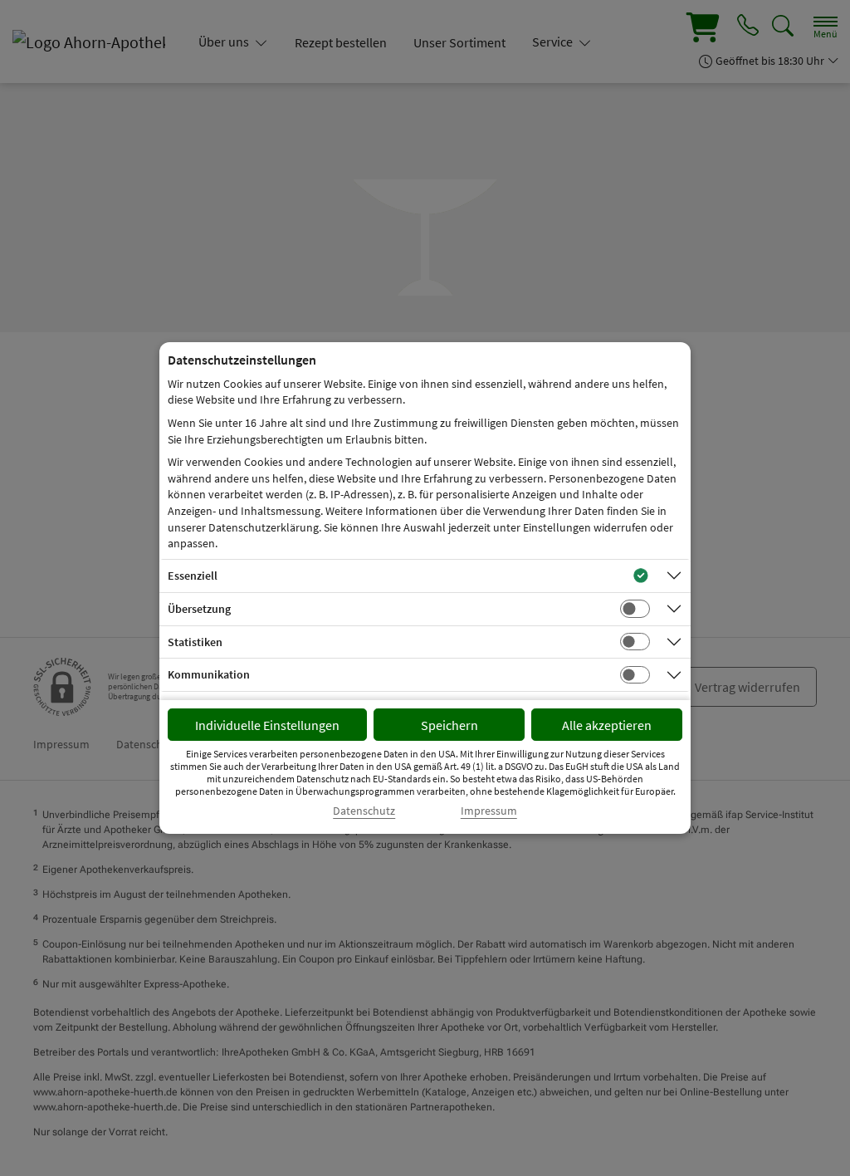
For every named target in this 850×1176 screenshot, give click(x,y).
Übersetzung (199, 608)
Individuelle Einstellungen (267, 725)
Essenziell (192, 575)
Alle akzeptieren (607, 725)
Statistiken (195, 642)
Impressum (489, 811)
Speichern (449, 725)
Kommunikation (209, 674)
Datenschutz (364, 811)
